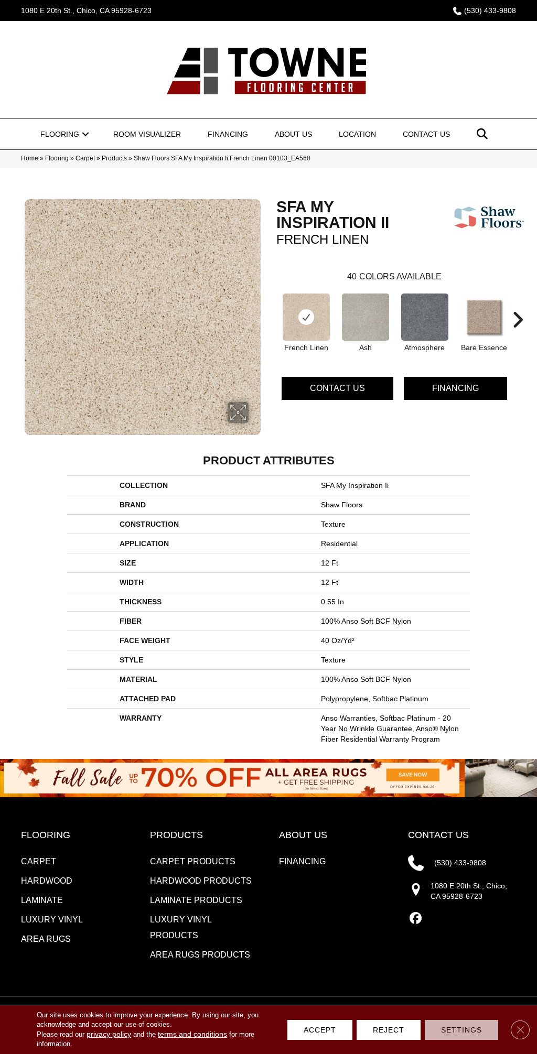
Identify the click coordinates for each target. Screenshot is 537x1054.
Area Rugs (46, 939)
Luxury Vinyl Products (180, 927)
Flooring (59, 134)
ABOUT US (303, 835)
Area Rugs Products (200, 954)
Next (517, 304)
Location (357, 134)
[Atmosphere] (425, 317)
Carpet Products (192, 861)
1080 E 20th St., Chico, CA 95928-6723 (86, 10)
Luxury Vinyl (52, 919)
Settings (461, 1030)
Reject (388, 1030)
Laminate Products (196, 900)
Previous (271, 304)
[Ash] (365, 317)
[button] (85, 134)
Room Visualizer (147, 134)
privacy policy (109, 1034)
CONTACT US (438, 835)
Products (114, 158)
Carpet (85, 158)
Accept (320, 1030)
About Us (293, 134)
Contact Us (426, 134)
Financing (228, 134)
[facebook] (415, 918)
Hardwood (46, 880)
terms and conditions (192, 1034)
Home (29, 158)
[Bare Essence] (484, 317)
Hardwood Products (201, 880)
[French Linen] (306, 317)
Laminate (42, 900)
